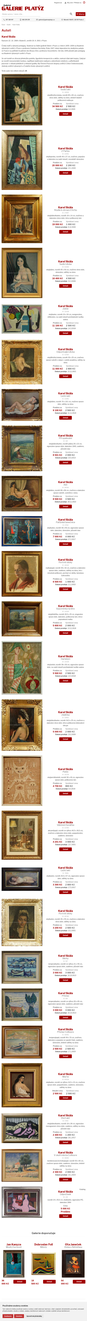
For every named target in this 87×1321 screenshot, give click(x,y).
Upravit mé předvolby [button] (34, 1316)
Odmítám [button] (19, 1316)
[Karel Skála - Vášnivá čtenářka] (22, 835)
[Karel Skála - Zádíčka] (22, 725)
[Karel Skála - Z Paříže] (22, 160)
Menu (80, 13)
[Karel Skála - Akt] (22, 494)
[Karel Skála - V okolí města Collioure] (22, 1165)
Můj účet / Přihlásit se (72, 2)
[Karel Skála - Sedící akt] (22, 100)
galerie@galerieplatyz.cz (47, 19)
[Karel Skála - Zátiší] (22, 319)
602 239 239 (26, 19)
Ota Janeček (73, 1245)
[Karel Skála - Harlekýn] (22, 668)
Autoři (8, 24)
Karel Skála (16, 24)
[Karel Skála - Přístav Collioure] (22, 1042)
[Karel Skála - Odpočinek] (22, 1202)
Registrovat (58, 2)
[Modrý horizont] (14, 1264)
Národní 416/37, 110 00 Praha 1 (74, 19)
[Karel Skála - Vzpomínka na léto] (22, 619)
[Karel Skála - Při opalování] (22, 448)
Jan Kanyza (14, 1245)
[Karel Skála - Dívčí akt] (22, 1128)
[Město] (43, 1264)
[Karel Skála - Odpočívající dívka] (22, 362)
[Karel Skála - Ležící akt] (22, 405)
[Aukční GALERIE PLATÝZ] (23, 10)
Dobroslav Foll (43, 1245)
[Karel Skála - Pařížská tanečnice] (22, 531)
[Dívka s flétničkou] (73, 1264)
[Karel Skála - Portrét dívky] (22, 574)
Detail (65, 114)
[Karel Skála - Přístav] (22, 1004)
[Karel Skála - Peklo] (22, 780)
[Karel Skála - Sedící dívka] (22, 273)
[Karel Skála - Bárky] (22, 967)
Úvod (3, 24)
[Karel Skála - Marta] (22, 1085)
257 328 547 (9, 19)
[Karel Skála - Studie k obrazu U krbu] (22, 219)
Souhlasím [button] (8, 1316)
